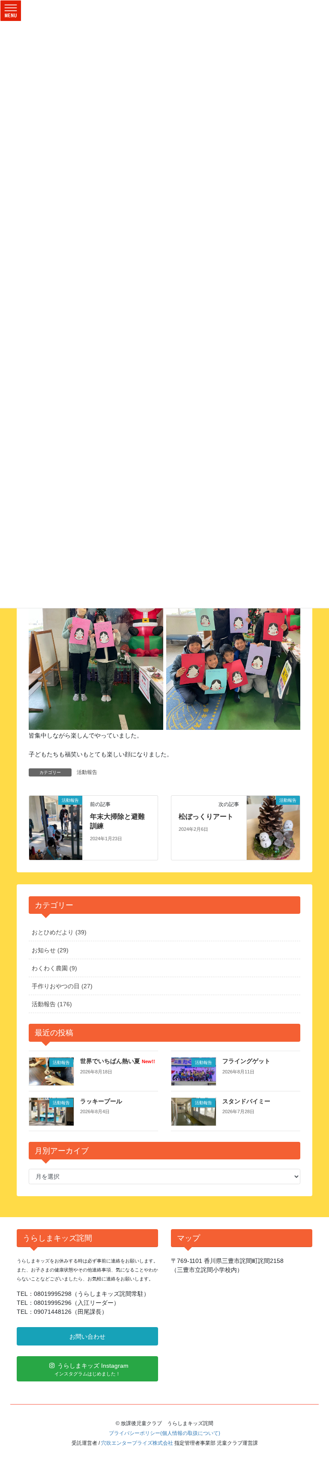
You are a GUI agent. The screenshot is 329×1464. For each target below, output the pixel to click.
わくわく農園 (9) (54, 968)
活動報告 (87, 772)
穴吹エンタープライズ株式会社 (137, 1443)
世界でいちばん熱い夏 (117, 1061)
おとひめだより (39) (59, 932)
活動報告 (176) (52, 1004)
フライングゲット (246, 1061)
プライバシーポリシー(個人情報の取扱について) (164, 1433)
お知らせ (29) (50, 950)
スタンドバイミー (246, 1101)
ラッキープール (101, 1101)
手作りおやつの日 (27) (62, 986)
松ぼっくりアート (206, 816)
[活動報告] (55, 827)
